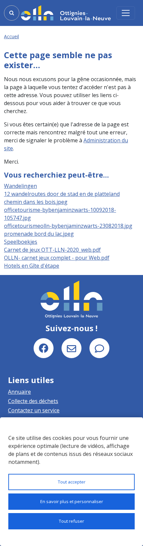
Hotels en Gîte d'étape (31, 265)
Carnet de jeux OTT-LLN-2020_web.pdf (52, 249)
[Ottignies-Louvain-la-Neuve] (66, 12)
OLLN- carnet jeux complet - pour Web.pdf (56, 257)
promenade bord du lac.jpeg (39, 233)
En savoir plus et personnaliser (71, 501)
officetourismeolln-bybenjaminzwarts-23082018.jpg (68, 225)
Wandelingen (20, 186)
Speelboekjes (20, 241)
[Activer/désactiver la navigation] (125, 13)
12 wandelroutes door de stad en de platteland (62, 194)
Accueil (11, 36)
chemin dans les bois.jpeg (36, 201)
